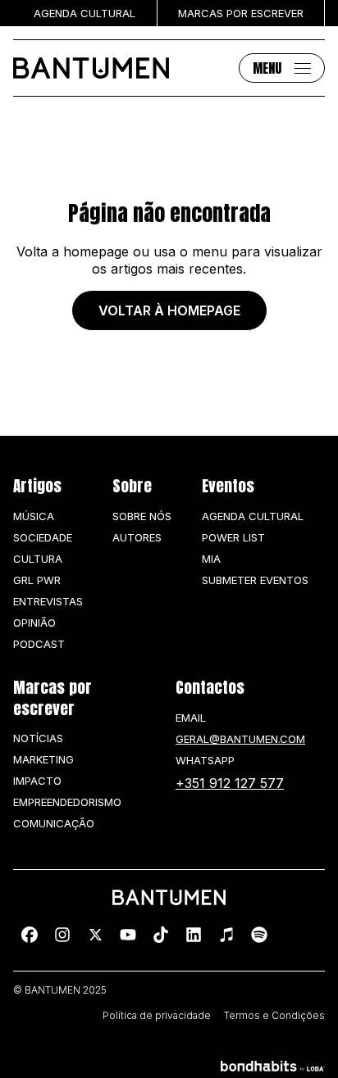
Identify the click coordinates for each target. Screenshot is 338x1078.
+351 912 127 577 (230, 783)
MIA (211, 558)
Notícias (38, 738)
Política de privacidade (157, 1015)
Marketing (43, 759)
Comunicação (53, 823)
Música (33, 516)
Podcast (39, 643)
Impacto (37, 780)
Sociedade (42, 537)
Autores (137, 537)
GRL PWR (37, 580)
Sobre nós (141, 516)
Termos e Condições (274, 1015)
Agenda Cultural (253, 516)
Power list (233, 537)
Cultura (37, 558)
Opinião (34, 622)
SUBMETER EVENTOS (255, 580)
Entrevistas (48, 601)
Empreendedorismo (67, 801)
